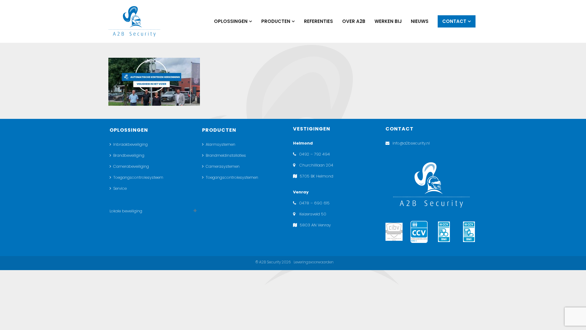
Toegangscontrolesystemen (232, 177)
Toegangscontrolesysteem (138, 177)
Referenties (318, 21)
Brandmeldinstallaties (226, 155)
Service (120, 188)
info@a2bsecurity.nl (411, 143)
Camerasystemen (223, 166)
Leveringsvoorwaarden (314, 262)
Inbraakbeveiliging (130, 144)
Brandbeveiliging (128, 155)
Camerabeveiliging (131, 166)
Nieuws (420, 21)
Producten (275, 21)
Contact (454, 21)
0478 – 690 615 (314, 203)
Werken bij (388, 21)
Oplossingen (231, 21)
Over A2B (353, 21)
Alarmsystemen (220, 144)
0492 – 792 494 (314, 154)
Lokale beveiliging (126, 211)
